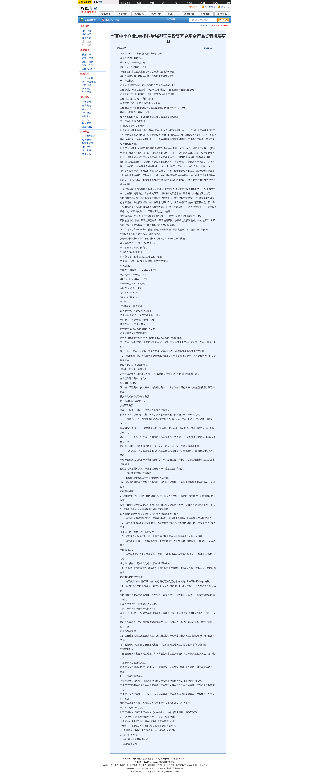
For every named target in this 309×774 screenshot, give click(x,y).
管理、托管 (87, 65)
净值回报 (139, 14)
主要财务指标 (89, 136)
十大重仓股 (87, 78)
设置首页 (152, 765)
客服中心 (142, 765)
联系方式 (170, 765)
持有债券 (86, 89)
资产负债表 (87, 140)
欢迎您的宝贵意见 (166, 762)
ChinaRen (105, 765)
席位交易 (86, 123)
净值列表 (86, 38)
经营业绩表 (87, 143)
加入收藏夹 (210, 6)
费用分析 (86, 154)
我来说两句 (206, 48)
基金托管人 (87, 127)
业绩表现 (86, 34)
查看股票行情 (112, 20)
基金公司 (172, 14)
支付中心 (114, 765)
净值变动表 (87, 147)
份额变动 (86, 116)
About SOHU (192, 765)
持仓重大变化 (89, 82)
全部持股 (86, 85)
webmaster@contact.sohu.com (167, 771)
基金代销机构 (89, 69)
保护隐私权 (181, 765)
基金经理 (86, 109)
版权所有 (179, 768)
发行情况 (86, 112)
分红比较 (156, 14)
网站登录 (133, 765)
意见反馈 (193, 6)
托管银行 (205, 14)
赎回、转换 (87, 61)
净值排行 (122, 14)
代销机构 (189, 14)
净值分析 (86, 31)
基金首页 (106, 14)
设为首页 (225, 6)
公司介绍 (203, 765)
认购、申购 (87, 58)
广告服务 (161, 765)
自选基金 (222, 14)
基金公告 (86, 105)
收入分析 (86, 150)
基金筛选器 (90, 20)
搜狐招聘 (124, 765)
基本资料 (86, 102)
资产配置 (86, 92)
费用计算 (86, 54)
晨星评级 (170, 19)
